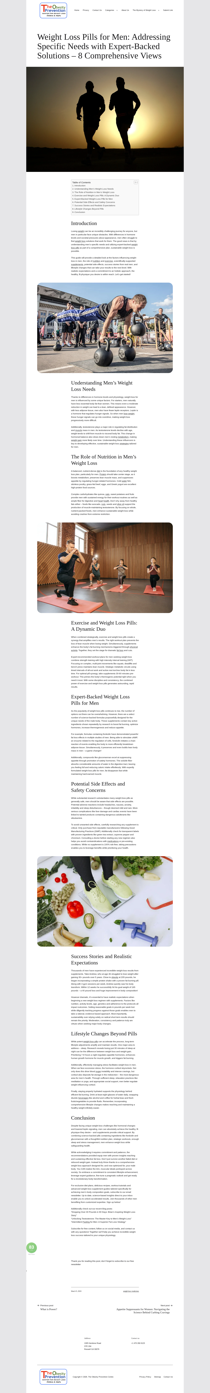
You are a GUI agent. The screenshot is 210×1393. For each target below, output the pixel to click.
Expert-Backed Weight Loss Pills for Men (93, 199)
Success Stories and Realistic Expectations (94, 205)
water (124, 481)
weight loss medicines (131, 1291)
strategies (124, 443)
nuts (103, 504)
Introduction (80, 185)
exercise (109, 261)
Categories (109, 10)
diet (98, 471)
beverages (83, 1098)
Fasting (86, 1222)
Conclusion (79, 212)
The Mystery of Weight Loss (144, 10)
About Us (125, 10)
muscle (78, 430)
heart (100, 501)
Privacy (86, 10)
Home (76, 10)
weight (81, 231)
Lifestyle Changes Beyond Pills (89, 209)
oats (107, 494)
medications (113, 841)
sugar (98, 1071)
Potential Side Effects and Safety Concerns (94, 202)
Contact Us (97, 10)
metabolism (123, 437)
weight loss (80, 241)
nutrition (96, 261)
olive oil (120, 504)
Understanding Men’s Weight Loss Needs (94, 189)
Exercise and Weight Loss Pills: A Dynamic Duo (96, 195)
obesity (114, 977)
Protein (103, 474)
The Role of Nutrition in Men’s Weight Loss (94, 192)
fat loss (120, 650)
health (106, 501)
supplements (77, 264)
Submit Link (168, 10)
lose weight (129, 414)
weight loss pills (90, 1041)
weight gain (76, 440)
